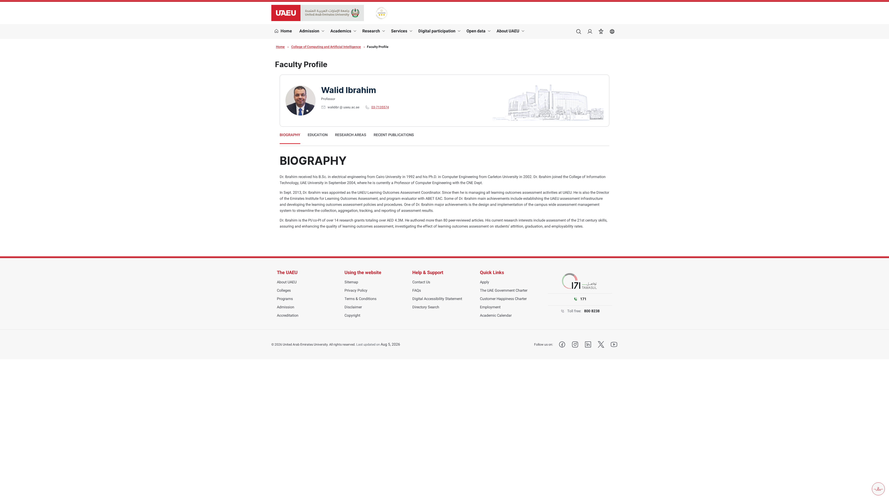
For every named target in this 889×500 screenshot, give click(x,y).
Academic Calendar (496, 315)
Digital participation (436, 30)
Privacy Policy (355, 290)
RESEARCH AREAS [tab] (350, 135)
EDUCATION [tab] (318, 135)
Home (280, 47)
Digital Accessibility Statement (437, 299)
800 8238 (592, 311)
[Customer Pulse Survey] (878, 488)
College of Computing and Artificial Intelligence (326, 47)
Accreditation (287, 315)
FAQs (416, 290)
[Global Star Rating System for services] (381, 13)
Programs (285, 299)
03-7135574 (380, 107)
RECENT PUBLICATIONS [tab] (394, 135)
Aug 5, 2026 (390, 344)
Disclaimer (353, 307)
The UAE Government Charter (503, 290)
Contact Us (421, 282)
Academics (340, 30)
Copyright (352, 315)
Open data (475, 30)
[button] (601, 31)
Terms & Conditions (360, 299)
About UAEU (508, 30)
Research (371, 30)
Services (399, 30)
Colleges (284, 290)
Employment (490, 307)
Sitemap (351, 282)
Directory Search (425, 307)
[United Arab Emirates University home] (317, 13)
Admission (309, 30)
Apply (484, 282)
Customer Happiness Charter (503, 299)
